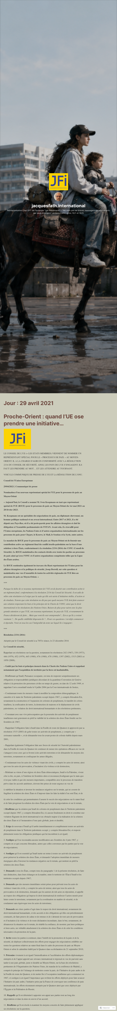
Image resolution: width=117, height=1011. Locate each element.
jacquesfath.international (58, 205)
